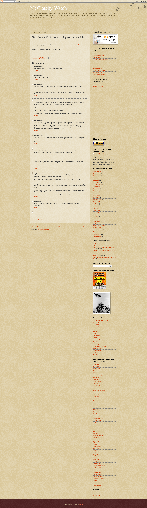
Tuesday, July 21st (76, 44)
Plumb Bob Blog (97, 446)
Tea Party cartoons (97, 229)
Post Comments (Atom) (43, 229)
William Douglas (97, 236)
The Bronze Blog (97, 463)
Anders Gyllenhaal (97, 171)
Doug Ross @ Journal (98, 398)
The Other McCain (97, 470)
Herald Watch (96, 333)
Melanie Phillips (97, 426)
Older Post (86, 226)
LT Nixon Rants (97, 422)
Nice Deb (95, 439)
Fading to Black (97, 326)
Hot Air (94, 405)
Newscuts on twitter (98, 63)
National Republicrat (98, 435)
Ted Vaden (95, 232)
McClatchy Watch (48, 7)
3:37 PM (36, 130)
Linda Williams (96, 210)
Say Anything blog (97, 452)
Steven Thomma (97, 227)
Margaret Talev (96, 214)
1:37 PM (36, 79)
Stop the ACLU (96, 461)
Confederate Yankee (98, 385)
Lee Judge (95, 204)
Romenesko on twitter (98, 61)
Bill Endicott (96, 180)
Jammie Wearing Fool (98, 411)
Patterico (95, 444)
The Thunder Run (97, 476)
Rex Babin (95, 223)
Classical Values (97, 381)
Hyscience (95, 407)
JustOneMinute (97, 416)
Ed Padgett (96, 324)
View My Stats (96, 495)
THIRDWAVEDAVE (98, 480)
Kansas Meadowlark (98, 418)
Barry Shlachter (97, 178)
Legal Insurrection (97, 420)
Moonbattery (96, 433)
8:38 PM (36, 216)
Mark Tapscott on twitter (99, 74)
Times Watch (96, 355)
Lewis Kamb (96, 208)
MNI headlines (96, 57)
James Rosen (96, 188)
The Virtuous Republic (98, 478)
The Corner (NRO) (97, 467)
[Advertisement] (106, 100)
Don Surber (96, 396)
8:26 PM (36, 196)
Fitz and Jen (96, 329)
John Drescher (96, 195)
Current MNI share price (99, 55)
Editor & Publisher (97, 68)
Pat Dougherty (96, 221)
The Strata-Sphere (97, 472)
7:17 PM (36, 168)
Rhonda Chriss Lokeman (99, 225)
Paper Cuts (96, 342)
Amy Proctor (96, 366)
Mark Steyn (96, 424)
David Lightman (97, 182)
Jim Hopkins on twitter (98, 72)
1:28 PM (36, 70)
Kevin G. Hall (96, 201)
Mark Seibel (96, 216)
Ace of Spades (96, 364)
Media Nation (96, 335)
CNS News (95, 383)
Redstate (95, 450)
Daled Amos (96, 394)
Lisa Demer (96, 212)
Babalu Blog (96, 373)
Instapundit (96, 409)
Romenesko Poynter (98, 350)
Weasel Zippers (97, 485)
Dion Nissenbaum (97, 184)
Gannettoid (95, 331)
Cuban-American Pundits (99, 390)
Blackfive (95, 379)
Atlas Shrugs (96, 370)
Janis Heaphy (96, 191)
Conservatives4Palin (98, 388)
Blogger (81, 504)
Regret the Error (97, 348)
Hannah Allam (96, 186)
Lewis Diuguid (96, 206)
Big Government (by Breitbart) (100, 375)
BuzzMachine (96, 322)
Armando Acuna (97, 175)
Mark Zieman (96, 219)
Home (60, 226)
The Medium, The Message (100, 352)
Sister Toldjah (96, 459)
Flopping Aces (96, 401)
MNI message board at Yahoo (100, 59)
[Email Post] (48, 58)
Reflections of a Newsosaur (100, 346)
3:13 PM (36, 96)
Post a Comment (38, 219)
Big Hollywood (96, 377)
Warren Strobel (96, 234)
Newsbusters (96, 337)
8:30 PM (36, 207)
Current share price (97, 84)
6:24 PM (36, 144)
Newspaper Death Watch (99, 339)
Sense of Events (97, 457)
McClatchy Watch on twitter (100, 53)
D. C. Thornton (96, 392)
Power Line (96, 448)
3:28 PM (36, 115)
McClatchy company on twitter (100, 66)
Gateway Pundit (97, 403)
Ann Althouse (96, 368)
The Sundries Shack (98, 474)
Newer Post (34, 226)
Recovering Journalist (98, 344)
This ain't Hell (96, 483)
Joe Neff (95, 193)
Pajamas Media (97, 442)
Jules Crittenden (97, 414)
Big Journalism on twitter (99, 70)
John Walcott (96, 197)
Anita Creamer (96, 173)
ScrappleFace (96, 455)
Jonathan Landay (97, 199)
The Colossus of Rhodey (99, 465)
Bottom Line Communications (100, 320)
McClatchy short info (98, 86)
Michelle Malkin (97, 431)
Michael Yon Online (98, 429)
